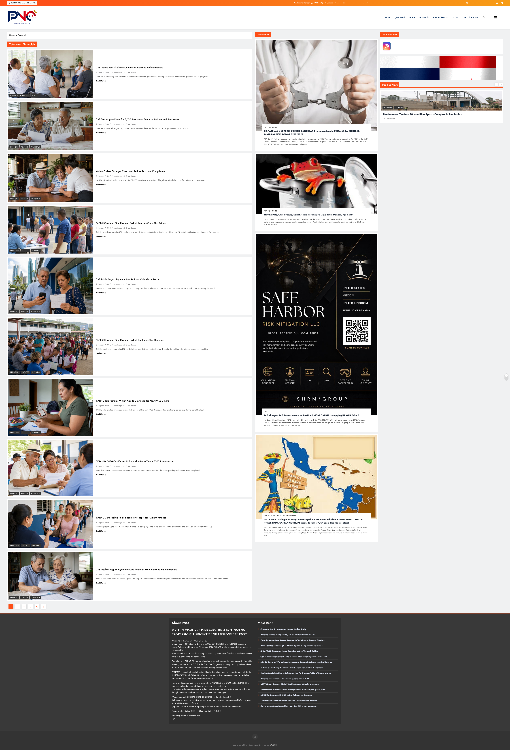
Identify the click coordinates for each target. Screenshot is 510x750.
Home (388, 17)
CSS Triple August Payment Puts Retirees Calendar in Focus (127, 279)
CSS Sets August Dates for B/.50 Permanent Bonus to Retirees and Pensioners (137, 119)
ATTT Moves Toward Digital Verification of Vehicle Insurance (289, 684)
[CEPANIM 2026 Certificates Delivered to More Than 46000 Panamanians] (50, 468)
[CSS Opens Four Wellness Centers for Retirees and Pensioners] (50, 74)
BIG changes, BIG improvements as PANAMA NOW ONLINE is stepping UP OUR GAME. (312, 415)
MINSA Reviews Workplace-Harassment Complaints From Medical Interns (296, 662)
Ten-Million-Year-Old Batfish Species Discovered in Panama (288, 700)
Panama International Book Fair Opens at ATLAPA (284, 678)
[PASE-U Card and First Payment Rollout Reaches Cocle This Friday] (50, 230)
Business (424, 17)
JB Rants (400, 17)
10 (37, 606)
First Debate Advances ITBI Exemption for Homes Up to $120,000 (292, 689)
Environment (441, 17)
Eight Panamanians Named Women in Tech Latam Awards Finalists (292, 640)
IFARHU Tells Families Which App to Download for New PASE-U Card (132, 401)
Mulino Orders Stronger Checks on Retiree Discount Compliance (130, 171)
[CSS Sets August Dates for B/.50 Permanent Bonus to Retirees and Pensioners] (50, 126)
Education (14, 251)
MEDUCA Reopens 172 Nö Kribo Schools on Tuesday (286, 695)
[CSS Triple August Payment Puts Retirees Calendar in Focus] (50, 286)
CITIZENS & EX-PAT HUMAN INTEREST (282, 516)
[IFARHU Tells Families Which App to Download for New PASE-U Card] (50, 407)
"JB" (265, 127)
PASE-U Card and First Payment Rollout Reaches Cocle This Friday (131, 223)
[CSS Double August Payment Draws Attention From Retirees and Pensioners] (50, 576)
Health (34, 95)
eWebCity (273, 745)
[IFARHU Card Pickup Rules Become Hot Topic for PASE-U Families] (50, 524)
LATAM (412, 17)
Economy (14, 147)
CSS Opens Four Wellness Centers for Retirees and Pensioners (129, 67)
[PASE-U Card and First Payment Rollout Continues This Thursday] (50, 346)
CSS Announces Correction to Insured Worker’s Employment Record (293, 656)
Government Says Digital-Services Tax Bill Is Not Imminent (288, 706)
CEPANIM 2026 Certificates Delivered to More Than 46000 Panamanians (135, 461)
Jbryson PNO (103, 72)
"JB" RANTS (272, 127)
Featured (14, 95)
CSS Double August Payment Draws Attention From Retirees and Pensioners (136, 569)
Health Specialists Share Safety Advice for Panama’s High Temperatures (295, 673)
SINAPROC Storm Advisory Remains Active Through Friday (289, 651)
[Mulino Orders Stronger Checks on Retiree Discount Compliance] (50, 178)
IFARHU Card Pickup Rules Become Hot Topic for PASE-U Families (131, 517)
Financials (24, 95)
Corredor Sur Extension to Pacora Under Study (283, 629)
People (456, 17)
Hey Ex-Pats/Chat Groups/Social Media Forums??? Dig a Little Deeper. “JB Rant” (308, 214)
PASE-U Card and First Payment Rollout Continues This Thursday (130, 340)
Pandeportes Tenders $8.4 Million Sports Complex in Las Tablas (291, 645)
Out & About (471, 17)
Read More (100, 80)
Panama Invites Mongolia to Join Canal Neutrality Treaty (417, 114)
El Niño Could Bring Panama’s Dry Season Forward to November (291, 667)
